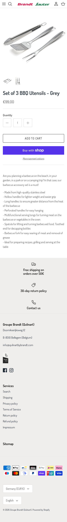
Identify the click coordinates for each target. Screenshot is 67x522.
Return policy (10, 415)
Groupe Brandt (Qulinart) (21, 509)
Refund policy (10, 421)
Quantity (7, 115)
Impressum (9, 427)
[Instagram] (11, 370)
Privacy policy (10, 403)
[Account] (55, 4)
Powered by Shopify (41, 509)
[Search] (12, 4)
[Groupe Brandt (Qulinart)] (34, 4)
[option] (33, 41)
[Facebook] (5, 370)
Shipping (7, 397)
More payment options (33, 158)
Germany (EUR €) (15, 488)
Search (6, 391)
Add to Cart (33, 138)
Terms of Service (12, 409)
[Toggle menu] (4, 4)
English (10, 500)
